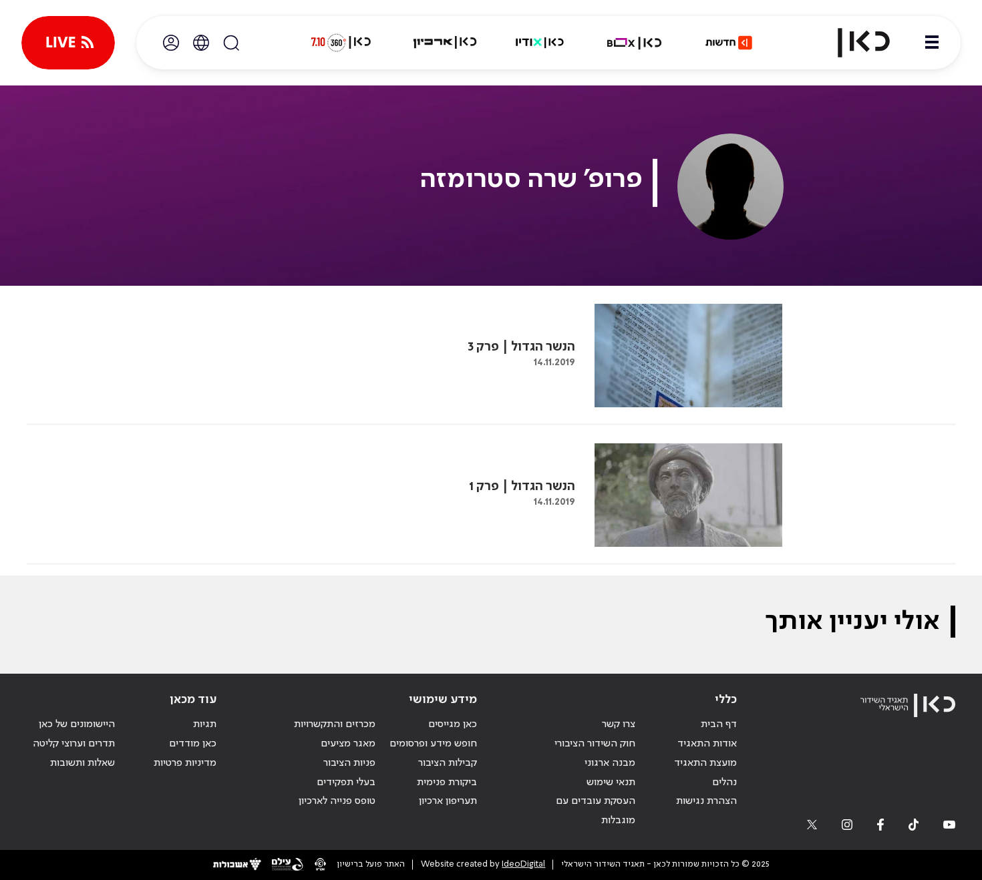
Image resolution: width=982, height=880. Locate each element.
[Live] (68, 42)
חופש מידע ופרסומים (433, 743)
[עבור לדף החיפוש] (231, 42)
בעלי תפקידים (346, 782)
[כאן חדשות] (729, 42)
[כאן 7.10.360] (341, 42)
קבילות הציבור (447, 763)
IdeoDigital (523, 864)
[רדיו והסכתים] (540, 42)
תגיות (204, 724)
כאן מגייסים (452, 724)
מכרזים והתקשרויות (334, 724)
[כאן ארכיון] (445, 42)
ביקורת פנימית (447, 782)
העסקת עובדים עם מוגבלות (595, 811)
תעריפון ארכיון (448, 801)
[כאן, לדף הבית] (852, 42)
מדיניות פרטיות (185, 763)
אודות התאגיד (707, 743)
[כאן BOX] (635, 42)
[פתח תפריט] (932, 42)
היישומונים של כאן (77, 724)
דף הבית (719, 724)
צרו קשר (618, 724)
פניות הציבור (349, 763)
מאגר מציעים (348, 743)
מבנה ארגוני (610, 763)
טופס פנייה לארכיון (337, 801)
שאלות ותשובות (82, 763)
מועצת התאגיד (705, 763)
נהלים (724, 782)
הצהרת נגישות (706, 801)
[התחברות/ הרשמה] (171, 42)
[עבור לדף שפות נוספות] (201, 42)
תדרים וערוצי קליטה (74, 743)
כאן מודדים (192, 743)
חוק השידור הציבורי (594, 743)
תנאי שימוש (611, 782)
